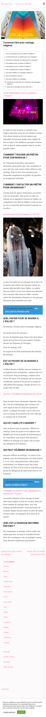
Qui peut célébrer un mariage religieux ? (19, 72)
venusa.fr (5, 689)
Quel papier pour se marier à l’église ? (18, 66)
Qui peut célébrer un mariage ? (16, 79)
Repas (6, 627)
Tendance (7, 637)
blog (5, 576)
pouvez (31, 35)
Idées (31, 34)
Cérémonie (8, 581)
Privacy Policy (9, 657)
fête (5, 607)
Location (7, 622)
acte (10, 35)
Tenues (6, 643)
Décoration (8, 592)
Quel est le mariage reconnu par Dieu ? (20, 87)
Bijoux (6, 571)
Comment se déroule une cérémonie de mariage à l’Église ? (23, 83)
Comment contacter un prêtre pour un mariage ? (22, 60)
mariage (19, 35)
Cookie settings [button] (9, 712)
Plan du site (8, 667)
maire (14, 35)
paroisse (25, 35)
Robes (6, 632)
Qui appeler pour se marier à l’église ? (18, 63)
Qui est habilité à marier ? (14, 76)
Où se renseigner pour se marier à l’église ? (20, 54)
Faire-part (7, 602)
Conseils (25, 34)
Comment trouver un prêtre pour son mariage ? (21, 57)
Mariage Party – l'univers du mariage (16, 3)
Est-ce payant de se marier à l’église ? (18, 69)
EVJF (6, 597)
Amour (6, 566)
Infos (6, 617)
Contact (7, 662)
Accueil (7, 652)
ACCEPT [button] (21, 712)
